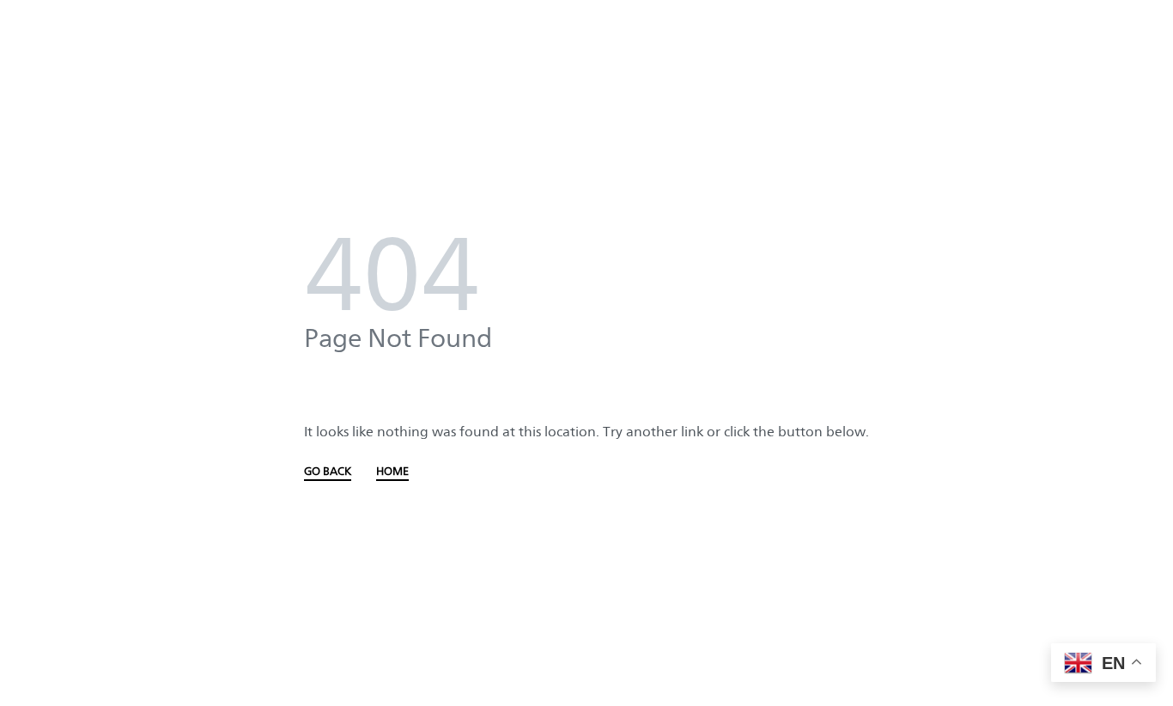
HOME (392, 472)
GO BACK (327, 472)
